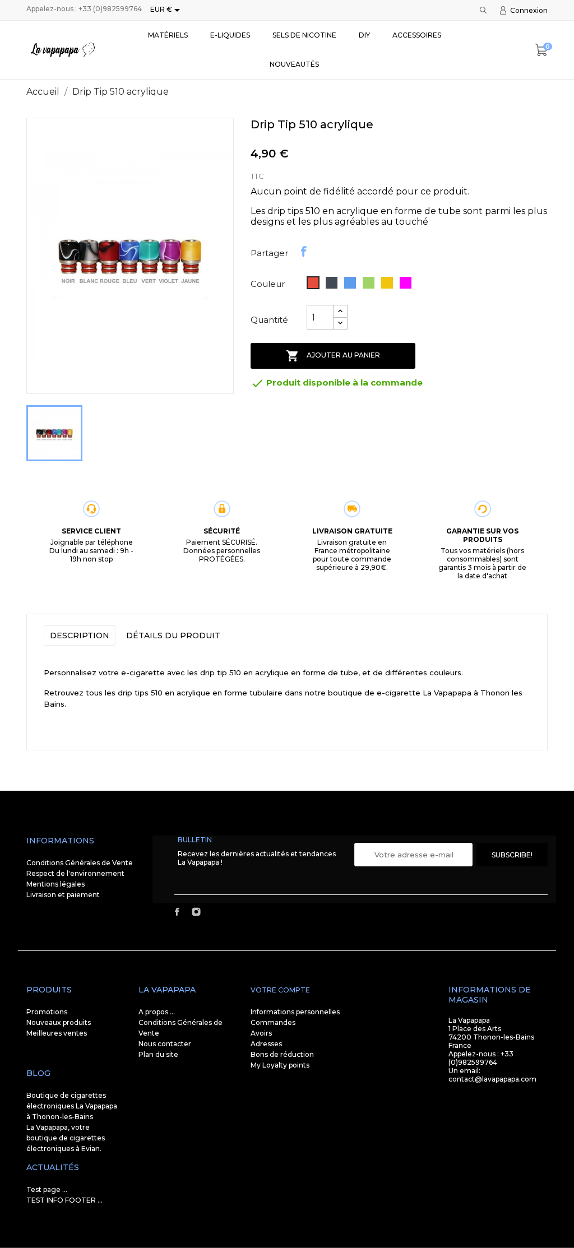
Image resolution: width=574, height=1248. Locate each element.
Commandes (273, 1022)
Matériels (168, 35)
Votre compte (280, 990)
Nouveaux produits (58, 1022)
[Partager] (304, 251)
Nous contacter (164, 1044)
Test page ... (46, 1189)
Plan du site (158, 1054)
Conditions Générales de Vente (79, 863)
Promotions (46, 1012)
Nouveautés (294, 64)
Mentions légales (55, 884)
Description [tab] (79, 635)
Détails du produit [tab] (173, 635)
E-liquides (230, 35)
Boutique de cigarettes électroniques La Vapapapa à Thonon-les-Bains (71, 1106)
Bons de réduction (282, 1054)
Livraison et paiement (63, 894)
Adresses (266, 1044)
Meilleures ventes (56, 1033)
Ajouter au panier (333, 356)
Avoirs (261, 1033)
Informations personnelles (295, 1012)
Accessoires (416, 35)
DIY (364, 35)
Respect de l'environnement (75, 873)
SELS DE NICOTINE (304, 35)
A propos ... (156, 1012)
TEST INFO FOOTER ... (64, 1200)
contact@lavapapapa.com (492, 1079)
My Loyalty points (280, 1065)
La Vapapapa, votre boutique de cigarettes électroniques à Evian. (65, 1138)
